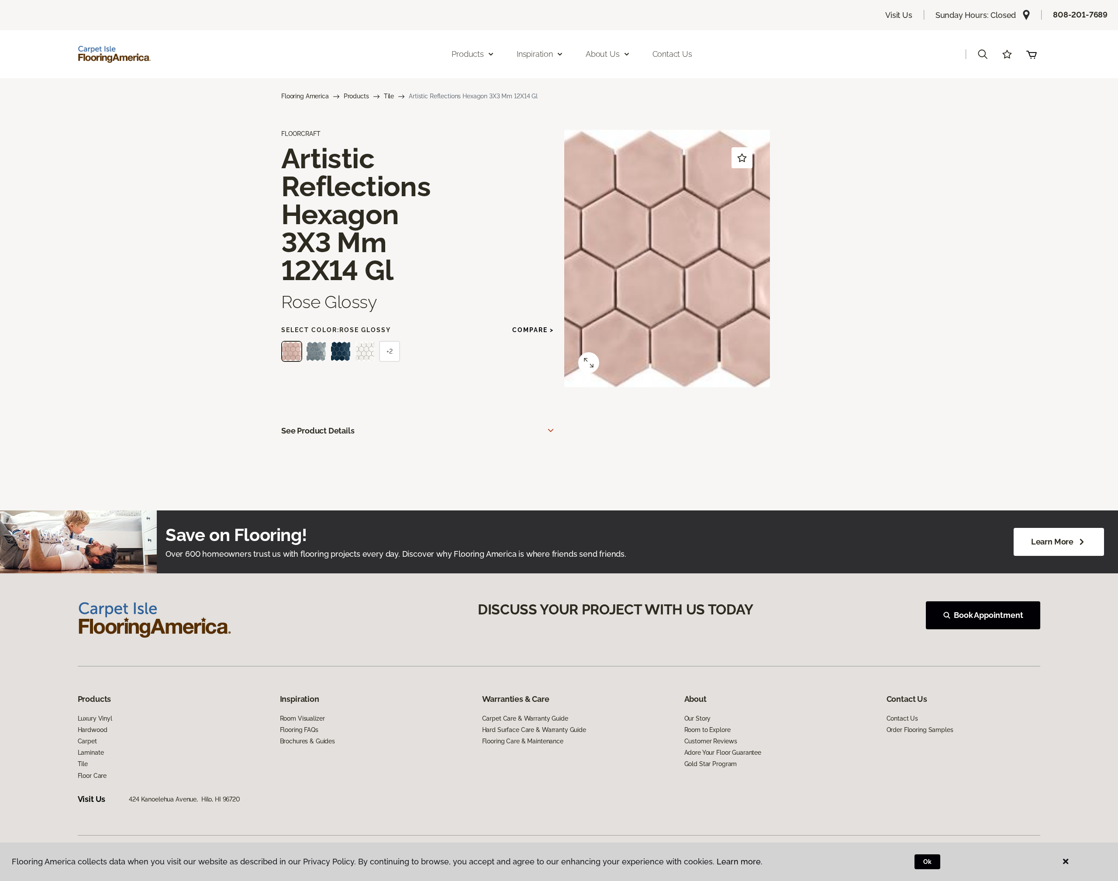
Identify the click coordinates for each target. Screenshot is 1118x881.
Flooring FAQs (299, 729)
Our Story (697, 718)
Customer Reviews (710, 741)
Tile (389, 96)
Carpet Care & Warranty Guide (525, 718)
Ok (927, 861)
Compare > (533, 329)
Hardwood (92, 729)
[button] (982, 54)
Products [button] (468, 54)
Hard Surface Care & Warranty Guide (534, 729)
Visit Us (898, 15)
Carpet (87, 741)
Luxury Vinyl (95, 718)
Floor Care (92, 775)
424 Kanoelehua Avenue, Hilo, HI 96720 (184, 799)
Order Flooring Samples (920, 729)
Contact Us (672, 54)
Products (356, 96)
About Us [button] (603, 54)
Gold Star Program (710, 763)
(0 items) (1031, 54)
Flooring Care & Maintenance (522, 741)
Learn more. (740, 861)
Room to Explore (707, 729)
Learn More (1052, 541)
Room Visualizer (302, 718)
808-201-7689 (1080, 14)
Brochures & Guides (307, 741)
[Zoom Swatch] (588, 362)
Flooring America (305, 96)
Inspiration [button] (535, 54)
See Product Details (318, 430)
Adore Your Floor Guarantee (722, 752)
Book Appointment (988, 615)
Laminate (91, 752)
